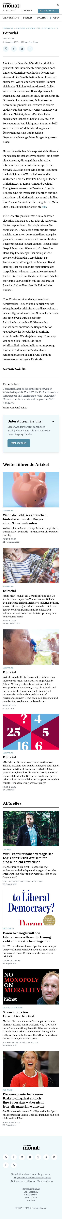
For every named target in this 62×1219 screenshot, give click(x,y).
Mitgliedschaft (48, 11)
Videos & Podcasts (12, 1008)
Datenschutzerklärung (23, 1181)
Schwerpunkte (11, 18)
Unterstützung (45, 1181)
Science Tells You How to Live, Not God (18, 1014)
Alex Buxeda (31, 1043)
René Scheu (9, 39)
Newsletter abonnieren (23, 1174)
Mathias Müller (11, 1122)
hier (44, 206)
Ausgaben (26, 11)
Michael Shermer (12, 1043)
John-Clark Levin (33, 881)
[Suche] (58, 5)
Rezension (8, 929)
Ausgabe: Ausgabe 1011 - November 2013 (37, 28)
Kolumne (7, 1090)
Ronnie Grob (9, 539)
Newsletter (9, 11)
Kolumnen (42, 18)
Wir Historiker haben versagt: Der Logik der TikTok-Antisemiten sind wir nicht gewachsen (28, 858)
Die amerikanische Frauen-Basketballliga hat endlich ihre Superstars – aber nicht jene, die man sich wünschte (24, 1100)
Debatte (7, 850)
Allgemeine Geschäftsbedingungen (32, 1178)
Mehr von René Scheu (15, 408)
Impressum (44, 1174)
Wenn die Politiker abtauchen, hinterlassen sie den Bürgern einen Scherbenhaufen (25, 519)
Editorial (8, 28)
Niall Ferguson (11, 881)
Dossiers (27, 18)
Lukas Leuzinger (12, 961)
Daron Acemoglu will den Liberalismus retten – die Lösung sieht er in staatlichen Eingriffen (27, 937)
